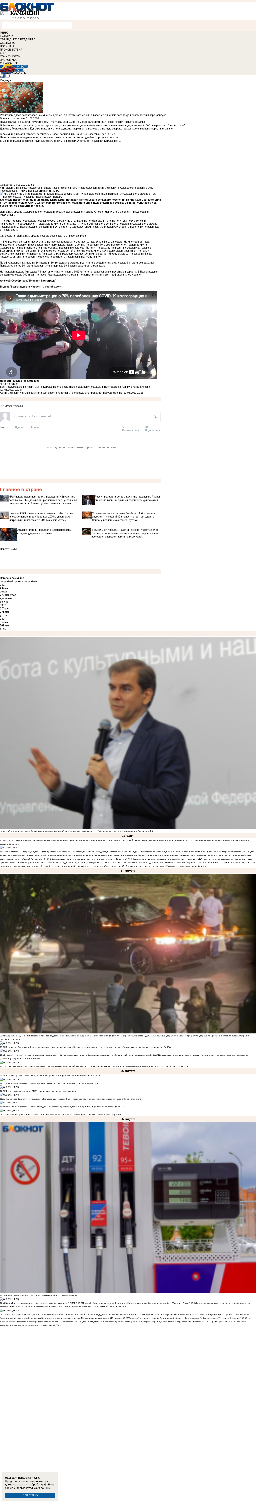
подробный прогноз (11, 581)
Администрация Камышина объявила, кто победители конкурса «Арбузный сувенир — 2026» (64, 862)
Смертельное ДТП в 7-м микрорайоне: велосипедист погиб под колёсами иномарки (46, 1036)
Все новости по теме (12, 118)
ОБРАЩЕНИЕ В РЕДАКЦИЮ (17, 39)
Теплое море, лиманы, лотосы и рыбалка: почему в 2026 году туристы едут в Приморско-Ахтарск (52, 1083)
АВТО (20, 70)
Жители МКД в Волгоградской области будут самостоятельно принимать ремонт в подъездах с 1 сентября (175, 852)
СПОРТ (4, 53)
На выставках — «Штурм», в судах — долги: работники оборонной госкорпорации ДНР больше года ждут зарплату (61, 852)
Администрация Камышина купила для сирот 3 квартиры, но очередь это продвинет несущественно (61, 392)
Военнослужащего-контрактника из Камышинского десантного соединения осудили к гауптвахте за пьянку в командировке (75, 386)
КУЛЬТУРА (6, 36)
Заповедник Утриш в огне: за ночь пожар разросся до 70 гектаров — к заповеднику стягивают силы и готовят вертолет (63, 1114)
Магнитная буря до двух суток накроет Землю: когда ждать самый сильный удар (132, 1036)
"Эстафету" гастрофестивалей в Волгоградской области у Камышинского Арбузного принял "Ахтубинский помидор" (184, 1318)
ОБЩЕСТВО (7, 42)
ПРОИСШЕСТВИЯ (11, 49)
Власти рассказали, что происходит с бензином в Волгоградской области (41, 1295)
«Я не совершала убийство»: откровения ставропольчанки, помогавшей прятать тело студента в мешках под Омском (62, 1066)
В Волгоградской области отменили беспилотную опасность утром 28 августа (88, 859)
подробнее (30, 581)
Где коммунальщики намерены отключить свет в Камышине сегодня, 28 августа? (188, 855)
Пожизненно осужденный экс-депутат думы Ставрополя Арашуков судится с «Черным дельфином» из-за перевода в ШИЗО (65, 1107)
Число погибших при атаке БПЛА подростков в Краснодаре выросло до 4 (40, 1091)
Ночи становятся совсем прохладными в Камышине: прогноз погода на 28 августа (167, 866)
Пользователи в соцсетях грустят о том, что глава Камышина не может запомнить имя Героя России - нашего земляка (72, 121)
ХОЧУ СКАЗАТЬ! (10, 56)
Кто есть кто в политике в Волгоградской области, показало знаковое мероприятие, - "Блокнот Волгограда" (168, 862)
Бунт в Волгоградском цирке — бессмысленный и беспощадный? (37, 1303)
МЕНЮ (4, 32)
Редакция (5, 80)
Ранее (35, 427)
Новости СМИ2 (9, 548)
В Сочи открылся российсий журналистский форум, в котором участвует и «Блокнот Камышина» (52, 1075)
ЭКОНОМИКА (8, 59)
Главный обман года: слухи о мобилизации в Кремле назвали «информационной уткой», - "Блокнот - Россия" (136, 1303)
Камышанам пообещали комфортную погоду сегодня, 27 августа (156, 1066)
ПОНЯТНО (30, 1495)
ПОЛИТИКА (7, 46)
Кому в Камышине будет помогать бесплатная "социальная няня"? (96, 1307)
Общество (6, 184)
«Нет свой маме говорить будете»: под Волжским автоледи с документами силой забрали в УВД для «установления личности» (67, 1314)
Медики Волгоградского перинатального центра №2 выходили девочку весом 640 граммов (78, 1318)
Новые (4, 427)
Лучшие (20, 427)
